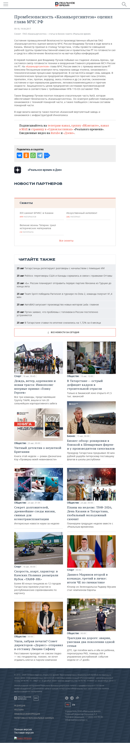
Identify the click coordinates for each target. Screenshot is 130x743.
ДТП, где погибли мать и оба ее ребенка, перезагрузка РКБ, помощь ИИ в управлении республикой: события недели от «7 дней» (91, 648)
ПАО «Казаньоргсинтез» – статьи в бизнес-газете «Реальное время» (57, 33)
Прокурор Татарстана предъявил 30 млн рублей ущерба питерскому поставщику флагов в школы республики (91, 450)
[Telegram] (39, 155)
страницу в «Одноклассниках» (52, 129)
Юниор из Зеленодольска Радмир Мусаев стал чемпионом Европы (91, 582)
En (73, 704)
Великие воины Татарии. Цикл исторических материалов (38, 228)
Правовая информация (27, 714)
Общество (20, 443)
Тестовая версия (24, 732)
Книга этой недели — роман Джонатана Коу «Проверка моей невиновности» (37, 453)
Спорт (17, 376)
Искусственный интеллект (81, 214)
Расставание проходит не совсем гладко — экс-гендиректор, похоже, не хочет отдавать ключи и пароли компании (38, 650)
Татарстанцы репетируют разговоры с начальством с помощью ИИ (61, 268)
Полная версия (23, 729)
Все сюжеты (66, 240)
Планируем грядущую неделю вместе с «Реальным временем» (90, 516)
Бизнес (71, 436)
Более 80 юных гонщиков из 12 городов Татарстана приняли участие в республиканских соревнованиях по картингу (37, 582)
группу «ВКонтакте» (85, 125)
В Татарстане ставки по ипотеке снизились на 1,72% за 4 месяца (59, 322)
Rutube (55, 133)
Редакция (19, 706)
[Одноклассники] (26, 155)
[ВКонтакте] (19, 155)
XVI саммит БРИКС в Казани (36, 214)
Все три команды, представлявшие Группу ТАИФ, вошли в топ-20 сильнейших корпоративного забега (35, 392)
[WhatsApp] (33, 155)
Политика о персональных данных (34, 718)
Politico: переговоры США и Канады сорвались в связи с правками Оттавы (64, 275)
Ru (67, 704)
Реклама (19, 710)
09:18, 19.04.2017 (22, 28)
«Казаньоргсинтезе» (38, 66)
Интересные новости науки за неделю (36, 515)
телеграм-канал (59, 125)
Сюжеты (26, 203)
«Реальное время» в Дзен (45, 170)
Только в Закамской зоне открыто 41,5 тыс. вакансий (89, 388)
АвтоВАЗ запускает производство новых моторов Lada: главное (58, 304)
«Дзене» (68, 133)
